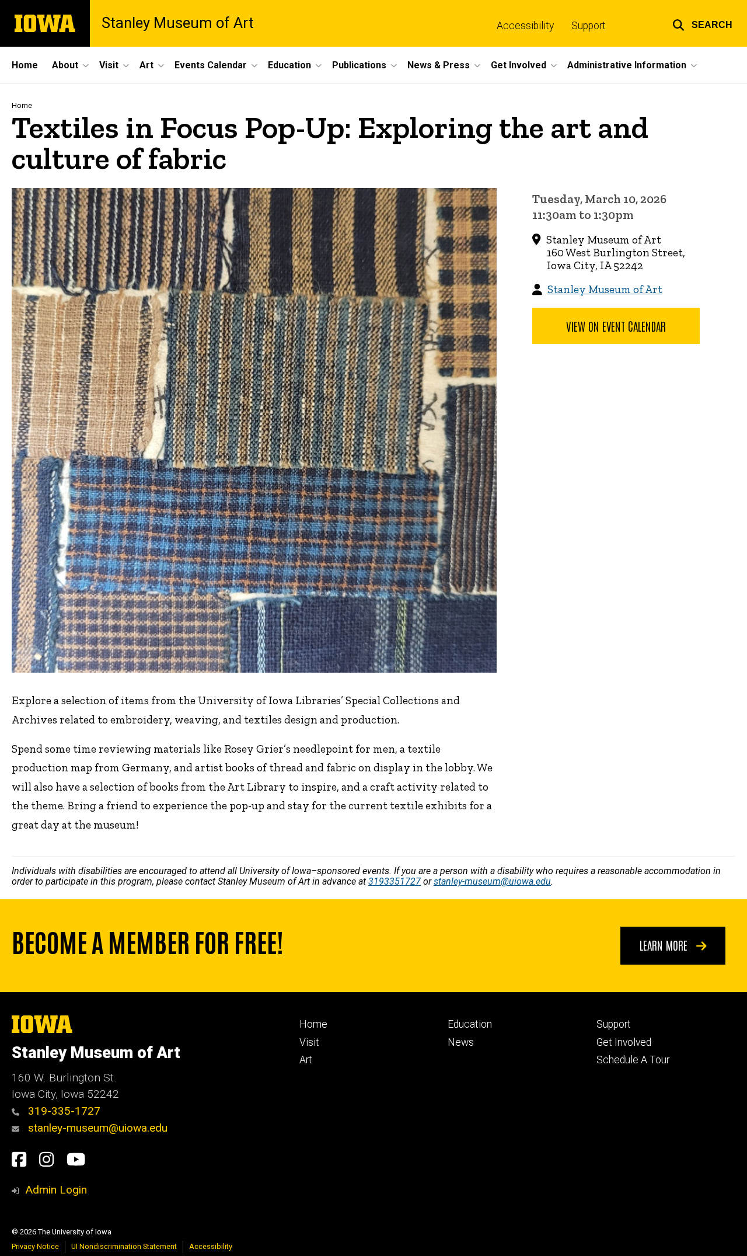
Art (305, 1060)
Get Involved (623, 1042)
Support (588, 26)
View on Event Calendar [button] (616, 325)
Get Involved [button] (518, 65)
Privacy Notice (35, 1246)
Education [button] (289, 65)
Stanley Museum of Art (178, 23)
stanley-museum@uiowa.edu (492, 881)
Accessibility (525, 26)
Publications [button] (359, 65)
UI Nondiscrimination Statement (124, 1246)
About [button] (65, 65)
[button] (702, 23)
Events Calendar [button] (210, 65)
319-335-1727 (62, 1111)
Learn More (665, 944)
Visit (309, 1042)
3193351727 (394, 881)
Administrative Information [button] (626, 65)
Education (470, 1024)
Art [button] (146, 65)
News (461, 1042)
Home (25, 65)
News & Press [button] (438, 65)
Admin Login (56, 1189)
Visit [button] (108, 65)
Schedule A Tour (632, 1060)
